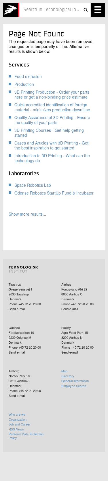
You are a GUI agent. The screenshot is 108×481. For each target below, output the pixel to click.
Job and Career (20, 424)
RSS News (16, 429)
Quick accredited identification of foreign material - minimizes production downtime (52, 107)
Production (24, 84)
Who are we (17, 414)
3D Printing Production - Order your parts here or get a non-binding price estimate (51, 94)
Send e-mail (17, 308)
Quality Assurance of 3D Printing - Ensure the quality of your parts (52, 119)
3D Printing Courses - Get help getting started (49, 132)
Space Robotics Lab (32, 185)
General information (75, 380)
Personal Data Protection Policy (26, 436)
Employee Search (73, 385)
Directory (67, 375)
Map (64, 371)
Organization (17, 419)
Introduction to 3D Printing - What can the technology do (52, 158)
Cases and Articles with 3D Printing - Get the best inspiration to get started (51, 145)
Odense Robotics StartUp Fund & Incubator (54, 193)
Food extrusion (28, 76)
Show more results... (27, 214)
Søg (85, 10)
